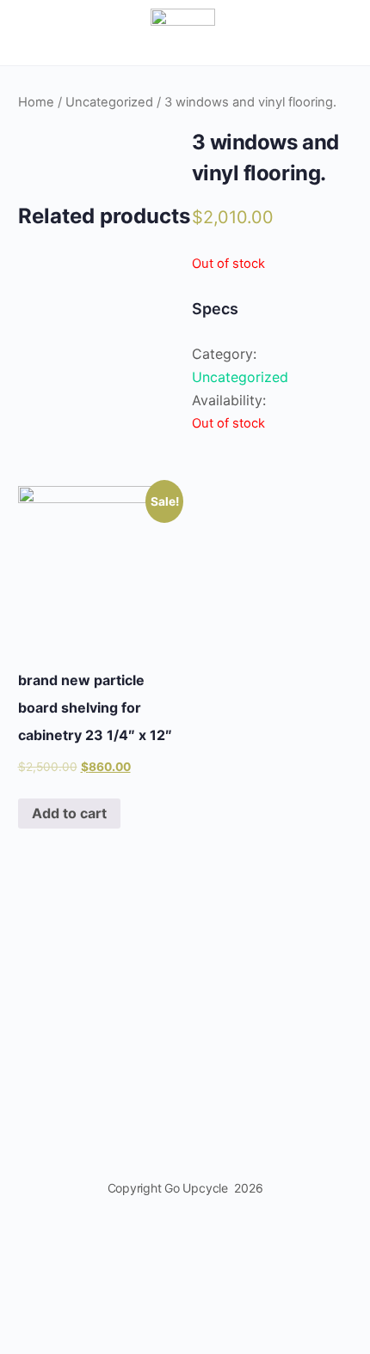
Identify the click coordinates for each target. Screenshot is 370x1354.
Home (36, 102)
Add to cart (69, 813)
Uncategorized (109, 102)
